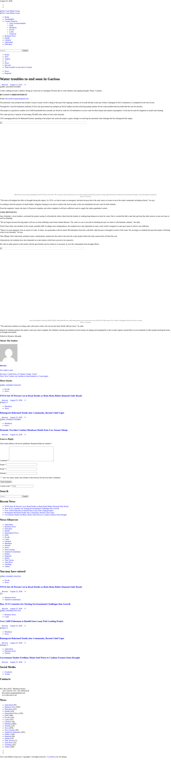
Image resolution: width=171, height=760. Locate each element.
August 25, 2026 (16, 400)
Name (3, 465)
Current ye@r (6, 486)
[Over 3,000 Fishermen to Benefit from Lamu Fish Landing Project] (10, 611)
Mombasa (13, 28)
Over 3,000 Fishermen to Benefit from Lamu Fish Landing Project (29, 511)
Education (8, 44)
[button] (0, 48)
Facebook (8, 672)
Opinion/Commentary (13, 552)
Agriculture (9, 42)
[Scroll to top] (0, 759)
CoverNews (51, 757)
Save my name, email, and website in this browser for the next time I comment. (32, 478)
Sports (7, 558)
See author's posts (6, 370)
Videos (7, 566)
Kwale (11, 30)
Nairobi (7, 545)
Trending (9, 19)
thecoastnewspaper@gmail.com (16, 99)
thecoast (5, 85)
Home (7, 17)
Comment (4, 461)
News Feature (10, 550)
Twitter (7, 674)
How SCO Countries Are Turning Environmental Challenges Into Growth (32, 508)
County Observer (11, 21)
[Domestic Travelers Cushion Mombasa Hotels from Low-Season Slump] (10, 419)
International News (12, 533)
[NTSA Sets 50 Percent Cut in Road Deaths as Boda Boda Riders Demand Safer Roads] (10, 385)
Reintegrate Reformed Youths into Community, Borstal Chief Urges (32, 413)
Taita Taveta (17, 23)
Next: (24, 376)
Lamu (11, 32)
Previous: (18, 374)
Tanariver (12, 34)
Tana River (9, 562)
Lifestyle (8, 40)
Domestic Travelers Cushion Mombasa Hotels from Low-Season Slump (34, 430)
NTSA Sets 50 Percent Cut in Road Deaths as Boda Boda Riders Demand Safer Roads (41, 395)
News (7, 71)
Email (3, 469)
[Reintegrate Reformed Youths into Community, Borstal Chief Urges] (4, 402)
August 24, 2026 (16, 435)
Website (3, 473)
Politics (7, 554)
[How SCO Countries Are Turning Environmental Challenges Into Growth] (1, 594)
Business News (10, 36)
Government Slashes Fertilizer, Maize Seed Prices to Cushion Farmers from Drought (36, 515)
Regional (8, 73)
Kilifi (11, 25)
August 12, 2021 (16, 85)
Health (7, 38)
